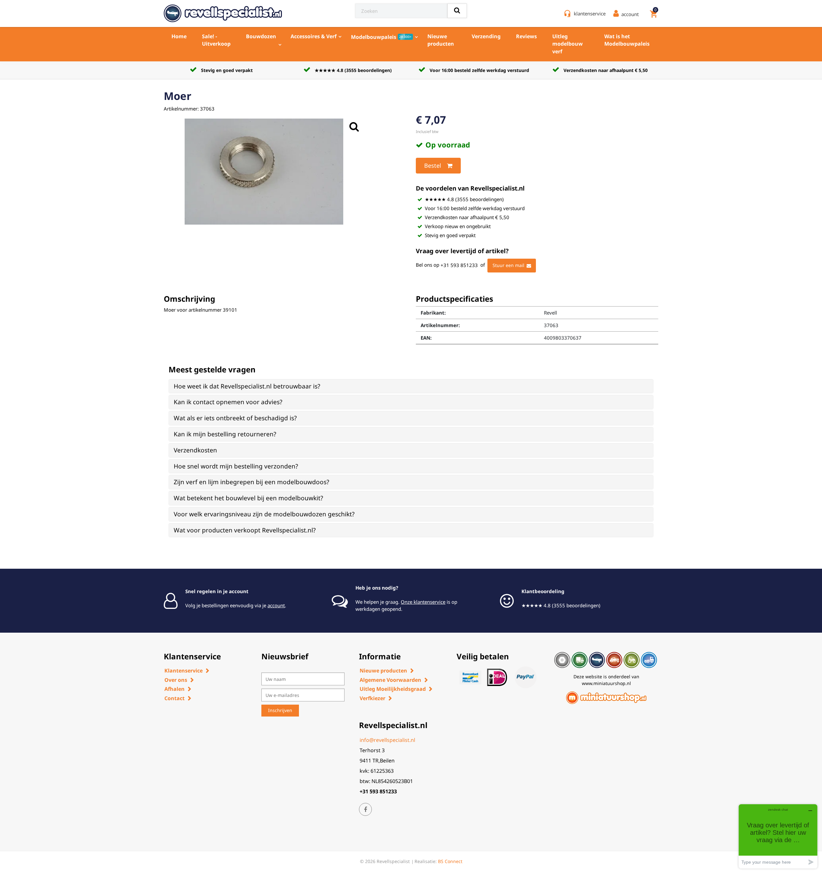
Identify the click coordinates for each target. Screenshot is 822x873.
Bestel (432, 165)
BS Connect (450, 861)
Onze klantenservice (423, 602)
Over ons (175, 679)
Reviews (526, 36)
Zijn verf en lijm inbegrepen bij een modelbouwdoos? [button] (251, 482)
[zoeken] (457, 11)
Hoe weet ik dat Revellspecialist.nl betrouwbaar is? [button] (247, 386)
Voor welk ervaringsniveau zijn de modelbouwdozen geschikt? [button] (264, 514)
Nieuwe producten (440, 40)
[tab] (411, 386)
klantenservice (590, 13)
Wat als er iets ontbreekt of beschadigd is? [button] (235, 418)
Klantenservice (183, 670)
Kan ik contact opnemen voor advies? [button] (228, 402)
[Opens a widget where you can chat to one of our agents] (778, 836)
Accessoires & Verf (314, 36)
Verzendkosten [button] (195, 450)
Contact (174, 698)
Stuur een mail (508, 265)
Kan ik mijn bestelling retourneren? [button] (225, 434)
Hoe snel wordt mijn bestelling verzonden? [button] (236, 466)
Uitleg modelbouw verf (567, 44)
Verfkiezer (372, 698)
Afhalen (174, 688)
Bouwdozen (261, 36)
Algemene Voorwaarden (390, 679)
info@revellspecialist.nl (387, 740)
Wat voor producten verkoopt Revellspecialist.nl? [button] (245, 530)
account (276, 605)
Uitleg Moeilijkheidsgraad (393, 688)
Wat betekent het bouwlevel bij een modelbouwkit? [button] (248, 498)
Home (179, 36)
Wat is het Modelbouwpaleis (627, 40)
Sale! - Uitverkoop (216, 40)
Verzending (486, 36)
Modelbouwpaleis (381, 36)
